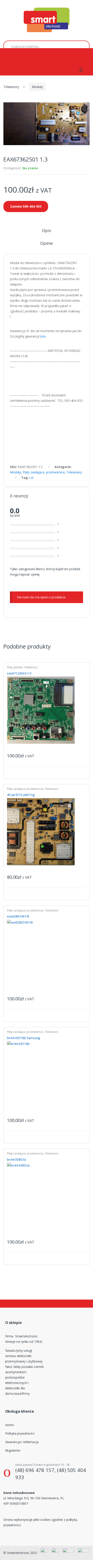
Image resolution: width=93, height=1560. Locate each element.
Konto (9, 1425)
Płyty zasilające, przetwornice (44, 472)
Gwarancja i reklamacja (22, 1442)
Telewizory (11, 87)
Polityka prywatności (20, 1433)
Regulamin (12, 1450)
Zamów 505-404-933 (26, 206)
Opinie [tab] (46, 243)
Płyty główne (15, 667)
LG (31, 477)
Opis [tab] (46, 230)
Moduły (37, 87)
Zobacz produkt (82, 754)
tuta (43, 336)
